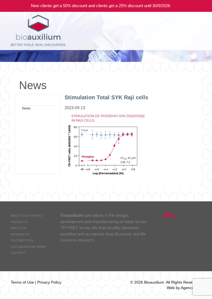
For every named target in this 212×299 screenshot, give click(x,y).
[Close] (203, 5)
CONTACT (18, 252)
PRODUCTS (19, 222)
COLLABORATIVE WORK (28, 246)
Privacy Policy (49, 282)
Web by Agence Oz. (184, 288)
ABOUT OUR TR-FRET (27, 215)
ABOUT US (18, 228)
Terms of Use (22, 282)
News (26, 108)
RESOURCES (20, 234)
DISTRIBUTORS (22, 240)
